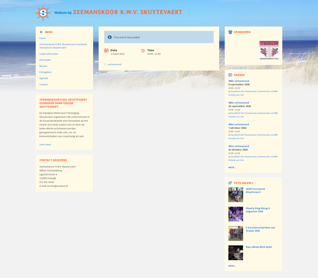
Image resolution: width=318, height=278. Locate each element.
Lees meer (45, 144)
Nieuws (43, 66)
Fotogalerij (45, 72)
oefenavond (114, 64)
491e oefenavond (238, 146)
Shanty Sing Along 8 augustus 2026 (258, 210)
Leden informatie (48, 53)
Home (42, 38)
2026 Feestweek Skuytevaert (255, 190)
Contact (43, 84)
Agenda (43, 78)
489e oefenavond (238, 102)
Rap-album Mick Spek (259, 247)
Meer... (232, 167)
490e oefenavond (238, 124)
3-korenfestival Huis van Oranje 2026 (260, 229)
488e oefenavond (238, 81)
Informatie (45, 60)
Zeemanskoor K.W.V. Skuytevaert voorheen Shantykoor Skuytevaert (63, 46)
